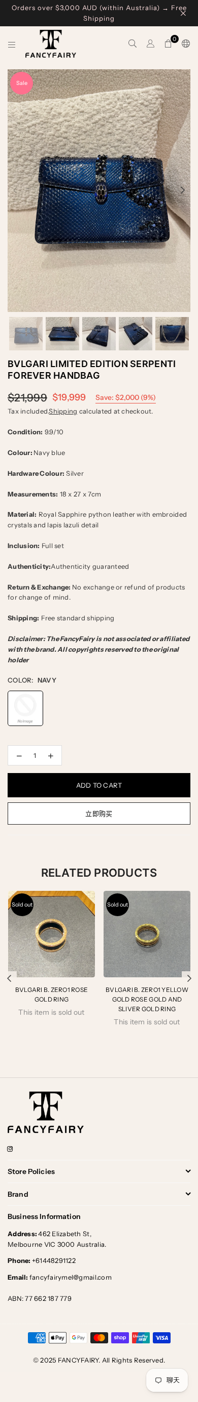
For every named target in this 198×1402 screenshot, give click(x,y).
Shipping (63, 411)
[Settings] (183, 44)
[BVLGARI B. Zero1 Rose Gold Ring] (51, 934)
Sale (21, 82)
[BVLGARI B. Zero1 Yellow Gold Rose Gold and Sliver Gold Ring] (147, 934)
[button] (168, 44)
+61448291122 (42, 1260)
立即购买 (98, 813)
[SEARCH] (133, 44)
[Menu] (12, 44)
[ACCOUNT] (150, 44)
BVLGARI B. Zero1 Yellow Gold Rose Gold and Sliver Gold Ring (147, 999)
